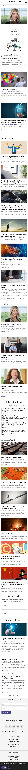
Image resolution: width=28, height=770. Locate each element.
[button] (14, 605)
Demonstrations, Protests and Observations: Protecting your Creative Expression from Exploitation (13, 56)
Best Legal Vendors (14, 744)
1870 (4, 605)
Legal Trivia (14, 596)
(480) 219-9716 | (6, 731)
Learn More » (4, 653)
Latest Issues (14, 31)
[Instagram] (10, 726)
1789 (4, 608)
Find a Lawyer (14, 757)
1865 (4, 611)
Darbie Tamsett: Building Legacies (10, 20)
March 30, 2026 (6, 22)
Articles (14, 29)
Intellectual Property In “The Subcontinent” (14, 482)
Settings (9, 764)
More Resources (13, 695)
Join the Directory (14, 748)
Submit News (12, 405)
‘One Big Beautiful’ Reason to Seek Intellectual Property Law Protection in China (12, 584)
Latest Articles (14, 741)
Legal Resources (14, 746)
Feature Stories (14, 739)
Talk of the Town (14, 34)
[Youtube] (17, 726)
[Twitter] (21, 726)
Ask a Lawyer (14, 759)
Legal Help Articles (14, 756)
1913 (4, 613)
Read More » (3, 68)
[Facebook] (13, 726)
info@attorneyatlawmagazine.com (18, 731)
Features (14, 27)
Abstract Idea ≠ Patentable (9, 90)
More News (21, 405)
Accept (4, 767)
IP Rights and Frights (7, 533)
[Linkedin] (6, 726)
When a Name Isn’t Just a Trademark (12, 457)
